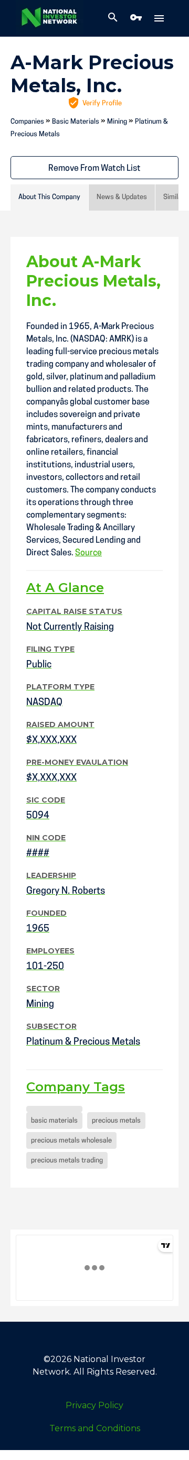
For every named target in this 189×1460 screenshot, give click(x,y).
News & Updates (122, 197)
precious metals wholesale (71, 1140)
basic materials (54, 1120)
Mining (117, 121)
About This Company (49, 197)
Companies (27, 121)
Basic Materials (75, 121)
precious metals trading (67, 1160)
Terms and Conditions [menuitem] (94, 1428)
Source (88, 553)
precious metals (116, 1120)
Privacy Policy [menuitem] (94, 1405)
